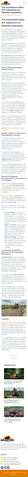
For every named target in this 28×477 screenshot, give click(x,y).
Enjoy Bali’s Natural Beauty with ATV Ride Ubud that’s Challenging (12, 420)
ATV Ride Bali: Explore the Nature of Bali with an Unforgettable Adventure (12, 401)
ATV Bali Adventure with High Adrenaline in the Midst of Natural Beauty (13, 382)
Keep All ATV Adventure (7, 195)
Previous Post (14, 355)
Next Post (14, 358)
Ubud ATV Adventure (6, 322)
